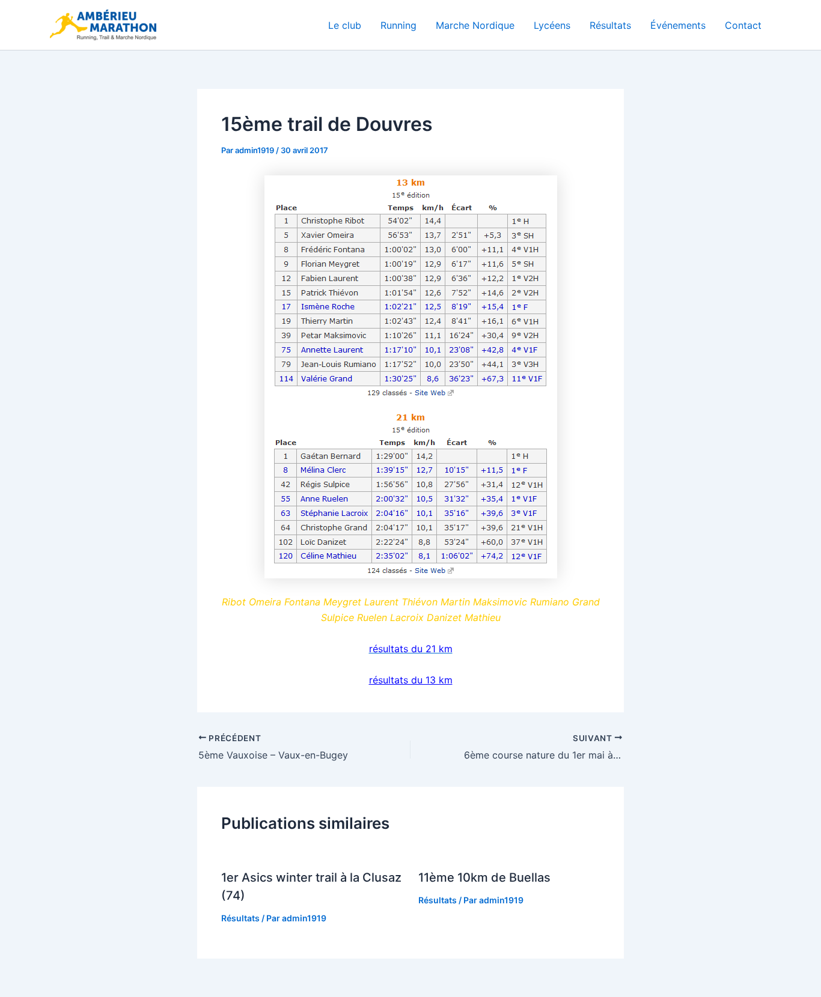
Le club (344, 25)
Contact (743, 25)
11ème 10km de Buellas (484, 877)
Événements (678, 25)
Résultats (610, 25)
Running (398, 25)
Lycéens (552, 25)
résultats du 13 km (411, 680)
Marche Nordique (475, 25)
